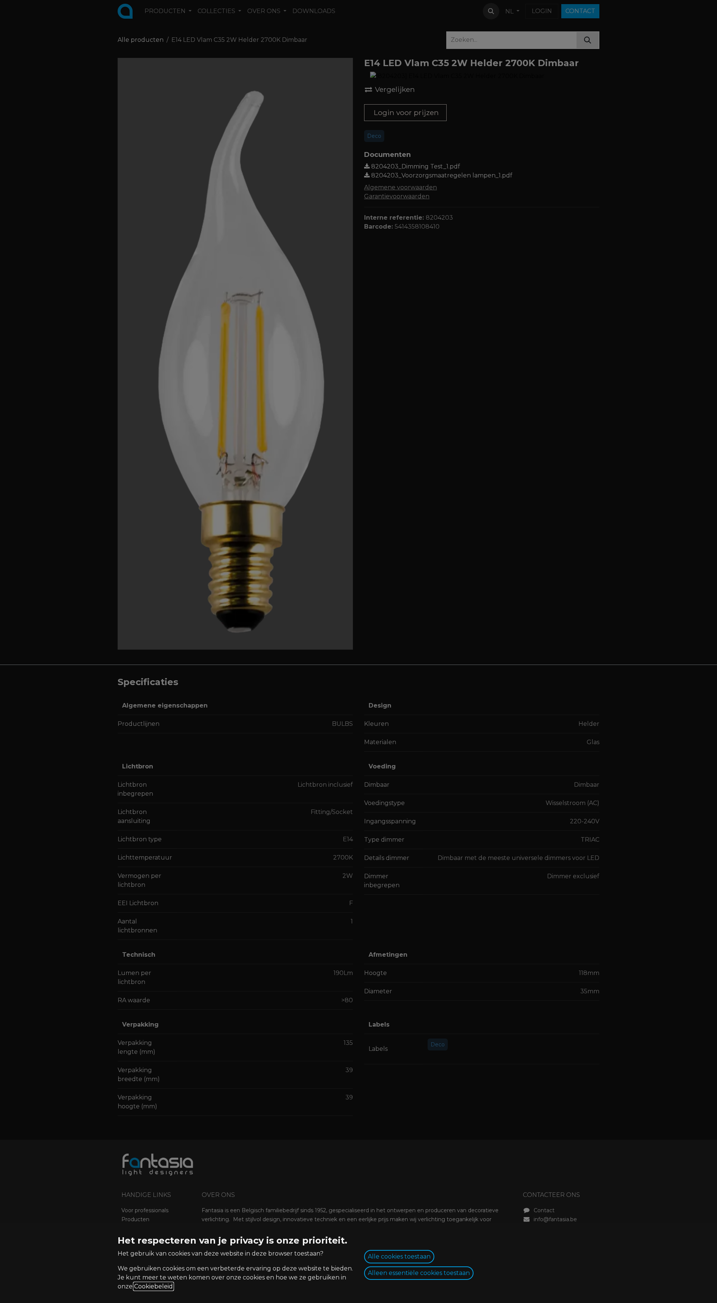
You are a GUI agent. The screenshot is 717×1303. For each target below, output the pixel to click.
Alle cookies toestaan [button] (399, 1256)
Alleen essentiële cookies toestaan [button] (419, 1272)
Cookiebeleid (153, 1286)
